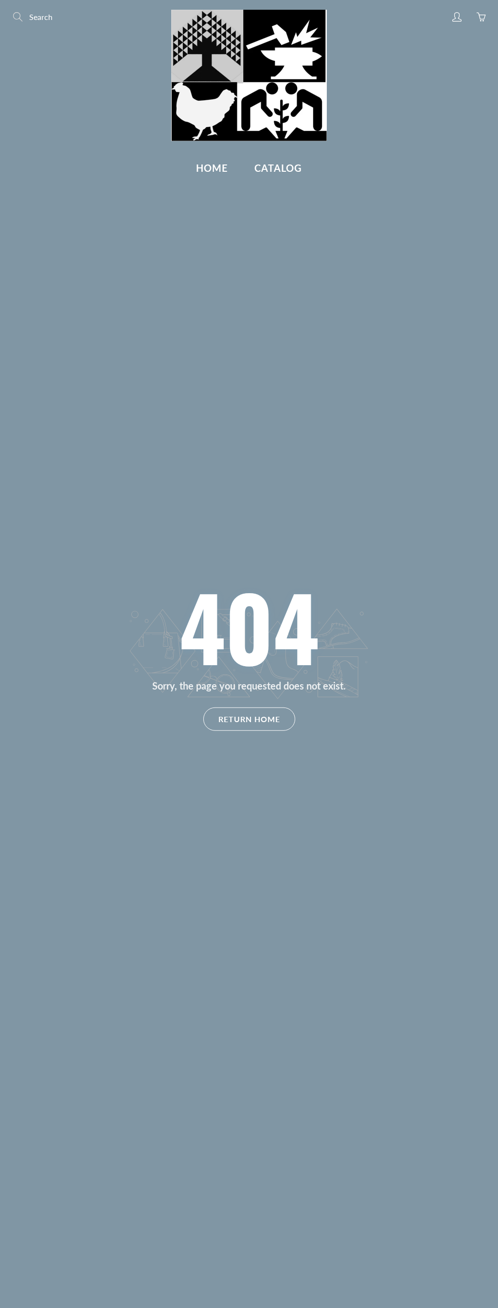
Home (212, 168)
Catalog (278, 168)
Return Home (249, 718)
